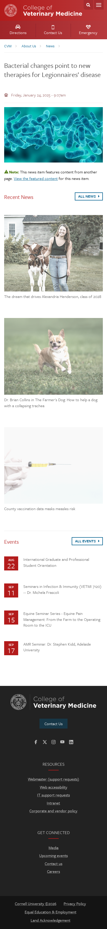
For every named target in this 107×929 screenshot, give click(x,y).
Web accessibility (53, 787)
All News (87, 196)
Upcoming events (53, 855)
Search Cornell (88, 5)
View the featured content (36, 178)
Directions (18, 32)
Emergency (88, 32)
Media (53, 847)
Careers (53, 871)
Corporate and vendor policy (53, 811)
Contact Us (53, 32)
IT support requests (53, 795)
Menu (99, 5)
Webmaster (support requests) (53, 779)
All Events (86, 541)
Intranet (53, 803)
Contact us (53, 863)
